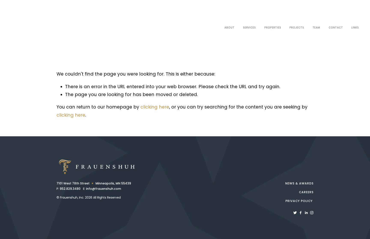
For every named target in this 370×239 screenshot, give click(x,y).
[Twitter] (295, 212)
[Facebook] (300, 212)
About (229, 27)
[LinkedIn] (306, 212)
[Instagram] (311, 212)
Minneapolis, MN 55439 (112, 183)
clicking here (154, 107)
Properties (272, 27)
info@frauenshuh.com (103, 189)
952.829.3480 (70, 189)
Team (316, 27)
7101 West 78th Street (74, 183)
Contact (336, 27)
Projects (296, 27)
